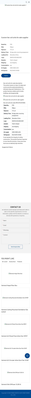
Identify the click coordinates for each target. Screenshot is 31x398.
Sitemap (18, 395)
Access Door (12, 261)
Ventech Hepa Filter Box (9, 285)
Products (19, 261)
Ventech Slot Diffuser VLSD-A (11, 384)
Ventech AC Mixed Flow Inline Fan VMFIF (14, 336)
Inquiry (6, 75)
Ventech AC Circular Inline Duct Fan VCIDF (15, 360)
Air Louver (4, 261)
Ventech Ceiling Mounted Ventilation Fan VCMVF (14, 311)
